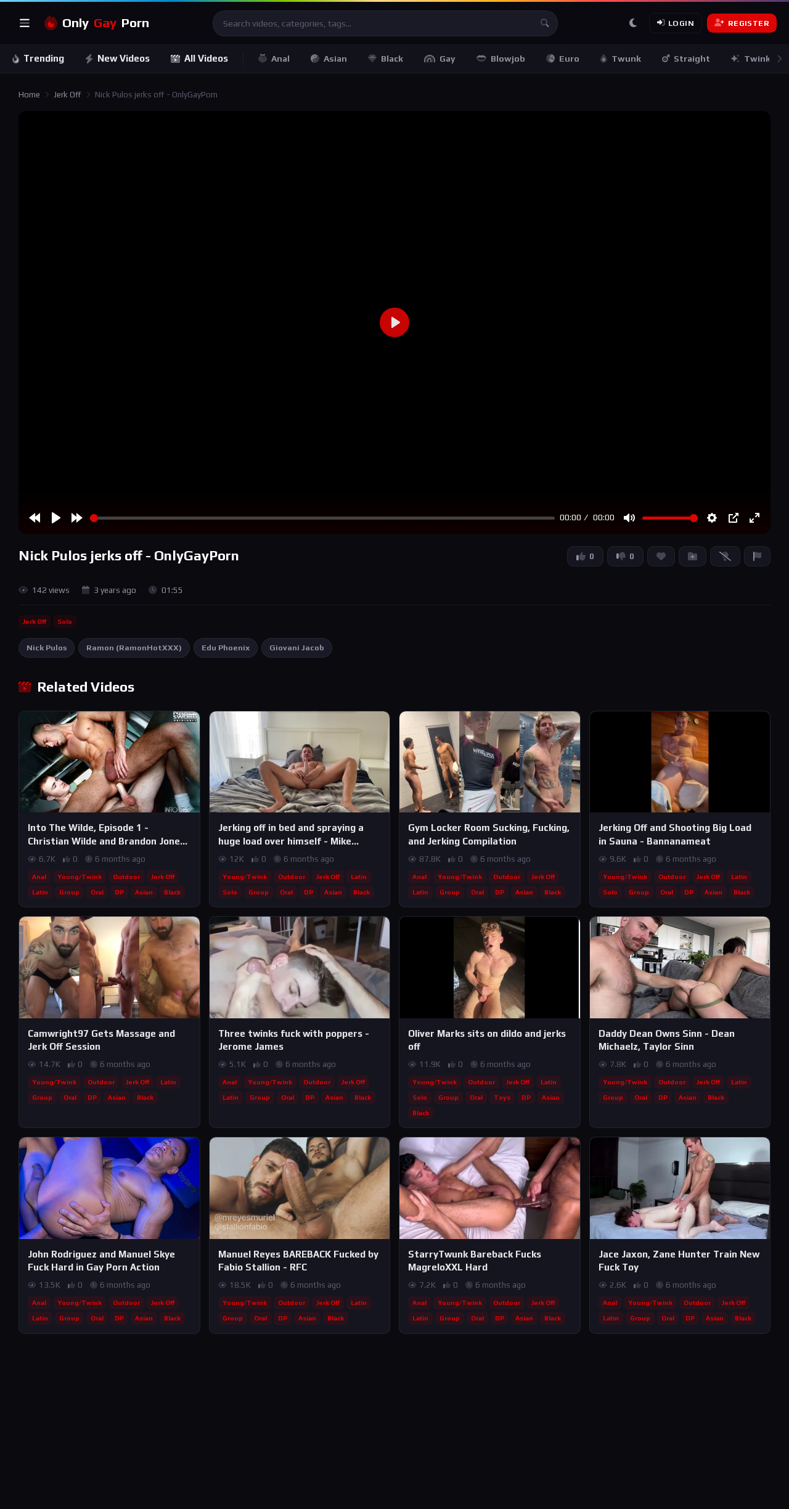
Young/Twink (79, 876)
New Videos (123, 58)
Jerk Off (67, 94)
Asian (335, 58)
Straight (692, 58)
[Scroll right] (779, 59)
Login (681, 23)
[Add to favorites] (190, 726)
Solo (64, 621)
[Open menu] (24, 23)
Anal (280, 58)
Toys (502, 1097)
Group (69, 892)
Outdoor (126, 876)
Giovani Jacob (296, 647)
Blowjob (508, 58)
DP (119, 892)
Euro (569, 58)
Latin (40, 892)
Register (748, 23)
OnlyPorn (105, 22)
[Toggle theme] (633, 23)
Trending (43, 58)
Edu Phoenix (226, 647)
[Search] (544, 23)
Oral (97, 892)
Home (29, 94)
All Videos (206, 58)
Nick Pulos (47, 647)
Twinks (759, 58)
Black (392, 58)
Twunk (626, 58)
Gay (447, 58)
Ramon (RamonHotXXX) (134, 647)
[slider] (322, 518)
